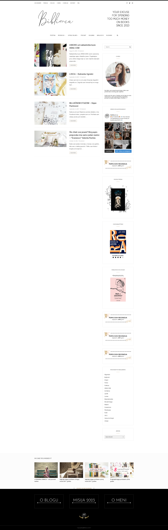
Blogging (109, 35)
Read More (73, 65)
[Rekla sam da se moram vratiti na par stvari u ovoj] (109, 126)
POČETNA (52, 35)
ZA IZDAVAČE (37, 3)
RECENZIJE (61, 35)
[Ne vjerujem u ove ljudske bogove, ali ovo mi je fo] (127, 144)
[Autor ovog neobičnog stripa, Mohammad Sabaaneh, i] (118, 126)
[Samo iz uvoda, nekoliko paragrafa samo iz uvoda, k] (109, 144)
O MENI (59, 3)
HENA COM (108, 388)
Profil (106, 412)
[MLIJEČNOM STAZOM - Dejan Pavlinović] (50, 113)
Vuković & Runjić (109, 418)
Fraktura (107, 385)
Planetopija (108, 410)
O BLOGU (52, 3)
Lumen (106, 396)
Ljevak (106, 393)
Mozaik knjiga (108, 402)
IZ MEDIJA (65, 3)
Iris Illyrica (107, 391)
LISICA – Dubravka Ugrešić (81, 74)
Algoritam (107, 374)
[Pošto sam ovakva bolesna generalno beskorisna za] (127, 126)
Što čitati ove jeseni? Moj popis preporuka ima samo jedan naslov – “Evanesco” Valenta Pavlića (84, 135)
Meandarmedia (109, 399)
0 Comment (81, 51)
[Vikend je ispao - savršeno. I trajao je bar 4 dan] (118, 144)
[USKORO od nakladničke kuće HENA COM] (50, 55)
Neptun (107, 404)
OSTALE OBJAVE (72, 35)
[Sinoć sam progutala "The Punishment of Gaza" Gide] (127, 135)
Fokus (106, 382)
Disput (106, 380)
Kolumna (91, 35)
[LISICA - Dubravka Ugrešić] (50, 84)
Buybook (107, 377)
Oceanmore (108, 407)
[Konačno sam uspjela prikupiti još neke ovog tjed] (118, 135)
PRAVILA (45, 3)
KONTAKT (72, 3)
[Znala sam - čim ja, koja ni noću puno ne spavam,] (109, 135)
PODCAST (83, 35)
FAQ (78, 3)
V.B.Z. (106, 415)
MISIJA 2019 (100, 35)
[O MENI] (118, 74)
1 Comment (83, 77)
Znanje (106, 421)
